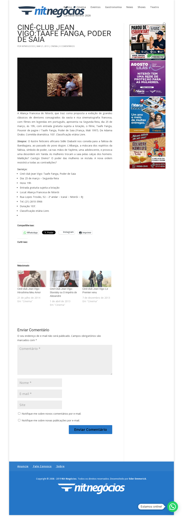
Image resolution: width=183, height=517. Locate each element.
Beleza (68, 7)
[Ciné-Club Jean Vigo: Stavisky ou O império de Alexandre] (64, 279)
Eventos (95, 7)
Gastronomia (113, 7)
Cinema (81, 7)
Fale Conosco (42, 466)
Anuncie (22, 466)
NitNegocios (28, 46)
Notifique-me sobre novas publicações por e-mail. (51, 420)
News (129, 7)
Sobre (60, 466)
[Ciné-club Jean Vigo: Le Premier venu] (96, 279)
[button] (172, 506)
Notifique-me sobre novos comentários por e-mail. (51, 413)
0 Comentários (67, 46)
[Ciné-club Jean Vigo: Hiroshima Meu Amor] (31, 279)
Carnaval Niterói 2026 (77, 15)
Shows (141, 7)
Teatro (154, 7)
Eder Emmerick (137, 478)
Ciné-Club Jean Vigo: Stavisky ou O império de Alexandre (63, 292)
